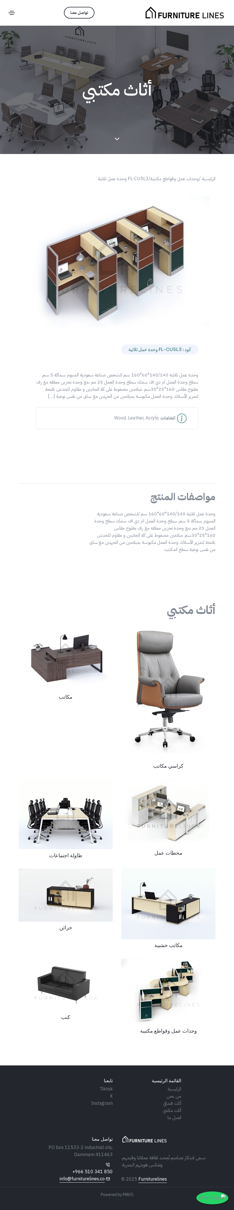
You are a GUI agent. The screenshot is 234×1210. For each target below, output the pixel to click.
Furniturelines (152, 1179)
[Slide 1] (122, 326)
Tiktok (106, 1089)
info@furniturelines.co (82, 1178)
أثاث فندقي (172, 1103)
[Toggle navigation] (12, 13)
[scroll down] (117, 139)
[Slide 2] (112, 326)
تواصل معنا (79, 13)
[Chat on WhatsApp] (212, 1197)
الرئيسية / (207, 178)
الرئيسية (174, 1089)
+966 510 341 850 (92, 1171)
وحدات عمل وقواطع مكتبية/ (173, 178)
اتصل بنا (174, 1117)
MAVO (128, 1195)
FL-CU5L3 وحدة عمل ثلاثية (123, 178)
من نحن (174, 1096)
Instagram (102, 1103)
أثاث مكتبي (172, 1110)
